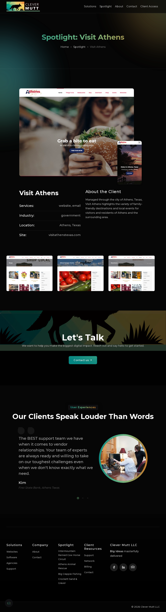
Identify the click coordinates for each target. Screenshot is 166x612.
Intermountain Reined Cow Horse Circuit (69, 555)
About (119, 6)
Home (64, 46)
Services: (26, 206)
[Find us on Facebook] (114, 567)
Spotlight (106, 6)
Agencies (11, 563)
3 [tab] (87, 497)
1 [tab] (77, 497)
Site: (22, 235)
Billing (88, 566)
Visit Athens (39, 193)
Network (89, 561)
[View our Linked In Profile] (123, 567)
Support (11, 568)
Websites (12, 551)
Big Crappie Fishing (69, 574)
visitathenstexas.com (65, 235)
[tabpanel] (83, 458)
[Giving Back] (133, 567)
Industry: (26, 215)
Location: (27, 225)
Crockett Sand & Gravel (67, 581)
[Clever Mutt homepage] (25, 6)
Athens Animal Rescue (67, 566)
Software (11, 557)
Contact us (82, 360)
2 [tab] (82, 497)
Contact (131, 6)
